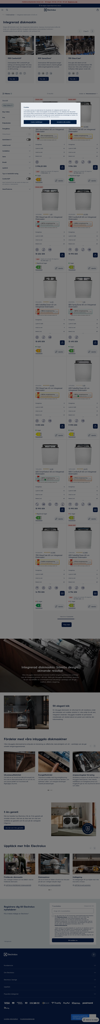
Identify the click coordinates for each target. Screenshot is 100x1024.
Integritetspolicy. (55, 116)
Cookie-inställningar (36, 122)
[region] (51, 114)
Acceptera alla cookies (63, 122)
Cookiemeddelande (41, 116)
